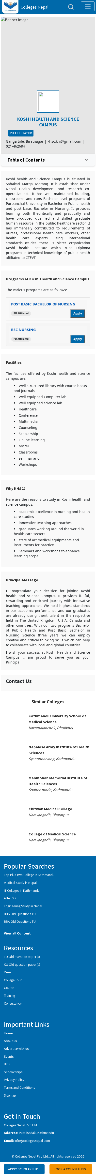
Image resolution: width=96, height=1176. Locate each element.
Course (9, 987)
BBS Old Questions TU (20, 913)
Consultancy (13, 1003)
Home (8, 1033)
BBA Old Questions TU (20, 921)
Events (9, 1056)
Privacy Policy (14, 1079)
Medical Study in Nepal (20, 882)
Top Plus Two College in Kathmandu (29, 874)
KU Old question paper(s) (22, 964)
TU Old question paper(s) (22, 956)
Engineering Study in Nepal (23, 906)
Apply (77, 313)
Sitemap (10, 1095)
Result (8, 972)
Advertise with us (16, 1048)
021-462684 (15, 146)
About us (10, 1040)
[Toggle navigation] (88, 6)
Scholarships (13, 1072)
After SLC (10, 898)
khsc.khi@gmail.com (64, 141)
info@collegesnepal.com (32, 1140)
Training (9, 995)
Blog (7, 1064)
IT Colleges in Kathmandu (22, 890)
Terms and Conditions (19, 1087)
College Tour (13, 980)
